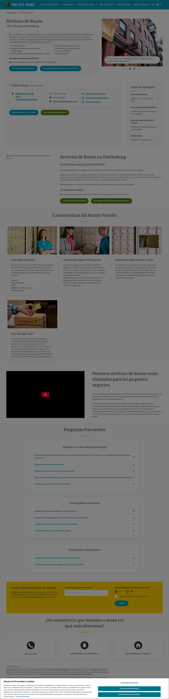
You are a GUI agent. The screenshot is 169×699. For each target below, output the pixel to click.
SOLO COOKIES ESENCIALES (129, 688)
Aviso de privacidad (22, 696)
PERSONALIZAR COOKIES (129, 683)
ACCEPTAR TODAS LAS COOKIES (129, 694)
